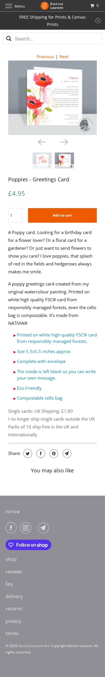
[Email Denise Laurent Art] (44, 527)
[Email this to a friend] (66, 453)
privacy (13, 621)
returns (14, 608)
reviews (14, 571)
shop (11, 559)
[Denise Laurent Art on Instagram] (27, 527)
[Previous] (41, 141)
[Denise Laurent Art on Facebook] (12, 527)
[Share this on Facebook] (40, 453)
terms (12, 633)
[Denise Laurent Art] (52, 5)
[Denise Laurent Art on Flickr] (35, 527)
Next (64, 56)
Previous (45, 56)
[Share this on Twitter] (27, 453)
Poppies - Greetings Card (38, 179)
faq (9, 584)
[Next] (63, 141)
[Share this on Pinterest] (53, 453)
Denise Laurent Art (33, 645)
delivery (14, 596)
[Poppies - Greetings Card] (52, 98)
